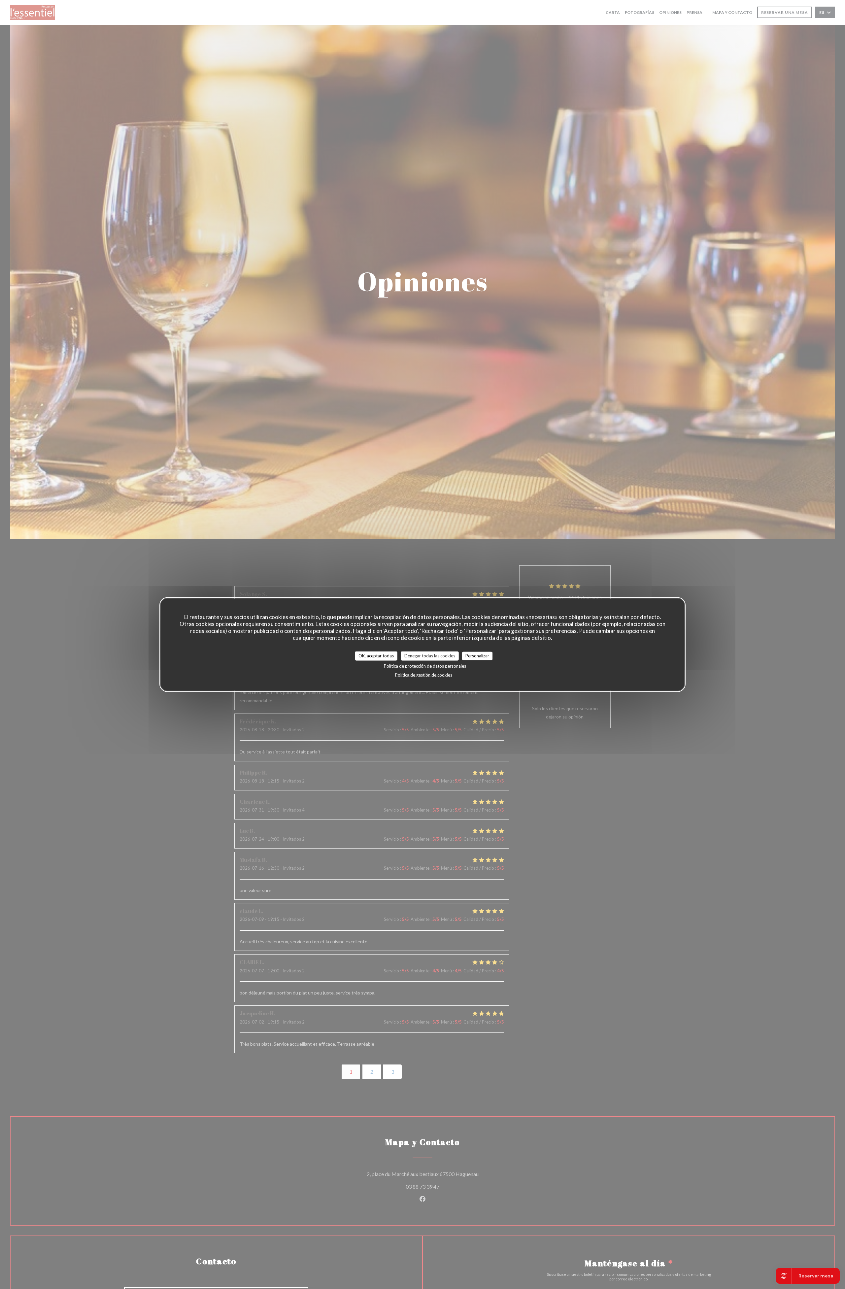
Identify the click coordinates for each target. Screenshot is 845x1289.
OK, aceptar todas (376, 655)
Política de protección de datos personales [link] (425, 665)
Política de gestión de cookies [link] (423, 674)
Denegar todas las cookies (429, 655)
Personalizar (477, 655)
